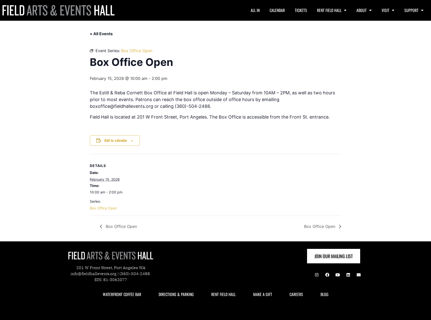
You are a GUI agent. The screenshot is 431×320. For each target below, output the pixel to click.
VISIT (385, 10)
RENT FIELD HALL (329, 10)
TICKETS (301, 10)
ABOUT (361, 10)
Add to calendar (115, 140)
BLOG (324, 294)
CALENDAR (277, 10)
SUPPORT (411, 10)
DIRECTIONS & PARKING (176, 294)
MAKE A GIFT (262, 294)
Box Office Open (103, 208)
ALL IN (255, 10)
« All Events (101, 33)
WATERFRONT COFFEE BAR (122, 294)
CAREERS (296, 294)
